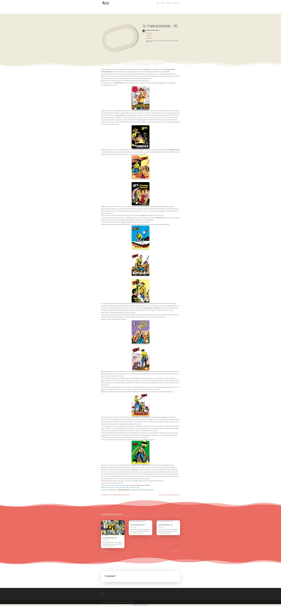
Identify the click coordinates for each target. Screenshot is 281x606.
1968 (137, 487)
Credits (116, 602)
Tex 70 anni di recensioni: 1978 (109, 537)
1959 (105, 487)
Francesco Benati (155, 30)
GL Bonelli (159, 40)
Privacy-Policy (122, 602)
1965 (127, 487)
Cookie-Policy (131, 602)
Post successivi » (176, 551)
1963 (120, 487)
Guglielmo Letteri (166, 40)
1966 (130, 487)
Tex (151, 41)
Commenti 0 (149, 38)
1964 (123, 487)
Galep (147, 40)
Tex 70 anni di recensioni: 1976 (165, 524)
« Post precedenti (105, 551)
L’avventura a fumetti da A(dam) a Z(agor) (142, 490)
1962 (116, 487)
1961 (113, 487)
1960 (109, 487)
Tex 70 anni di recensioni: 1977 (137, 524)
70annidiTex (149, 33)
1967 (134, 487)
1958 (102, 487)
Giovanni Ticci (153, 40)
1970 (121, 483)
